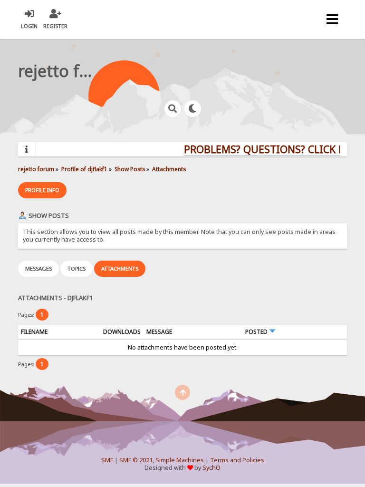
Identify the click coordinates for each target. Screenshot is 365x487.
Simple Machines (179, 460)
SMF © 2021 (136, 460)
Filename (34, 332)
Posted (257, 332)
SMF (107, 460)
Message (159, 332)
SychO (211, 468)
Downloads (122, 332)
